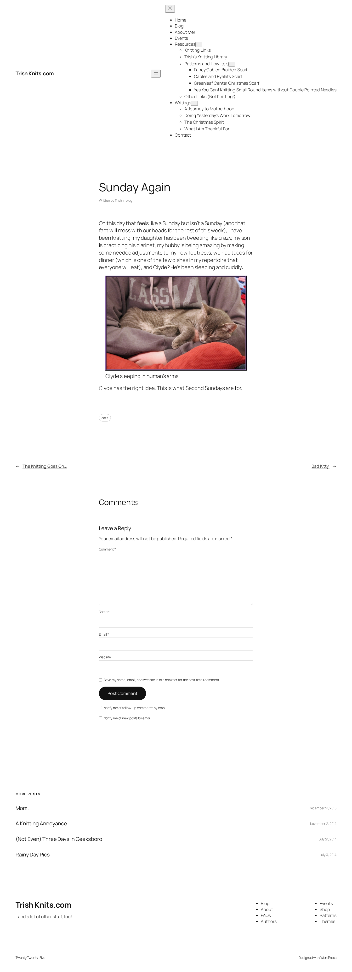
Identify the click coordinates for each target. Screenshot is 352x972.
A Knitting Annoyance (41, 824)
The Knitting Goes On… (45, 466)
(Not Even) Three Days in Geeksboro (59, 839)
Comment (107, 549)
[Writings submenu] (194, 103)
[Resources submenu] (198, 44)
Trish (118, 200)
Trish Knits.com (35, 73)
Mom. (22, 808)
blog (129, 200)
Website (105, 657)
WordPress (328, 957)
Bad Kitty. (320, 466)
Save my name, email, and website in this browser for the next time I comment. (162, 680)
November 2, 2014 (323, 823)
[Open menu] (156, 74)
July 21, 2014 (327, 839)
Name (104, 611)
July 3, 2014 (328, 854)
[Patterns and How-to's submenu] (231, 64)
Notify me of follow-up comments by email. (135, 707)
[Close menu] (170, 9)
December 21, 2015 (322, 808)
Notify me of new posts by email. (127, 718)
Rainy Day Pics (33, 855)
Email (104, 634)
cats (105, 418)
